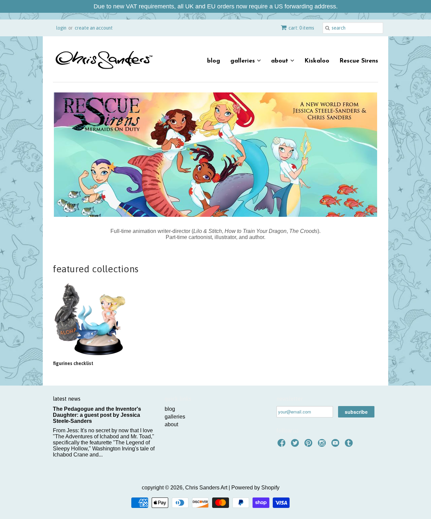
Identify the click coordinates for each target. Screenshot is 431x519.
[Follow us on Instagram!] (323, 445)
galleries (243, 61)
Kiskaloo (316, 61)
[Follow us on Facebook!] (282, 445)
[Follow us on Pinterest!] (309, 445)
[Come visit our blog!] (350, 445)
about (280, 61)
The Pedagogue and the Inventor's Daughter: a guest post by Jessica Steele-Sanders (97, 415)
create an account (94, 28)
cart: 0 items (301, 28)
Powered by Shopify (255, 487)
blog (213, 61)
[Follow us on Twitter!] (296, 445)
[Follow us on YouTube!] (336, 445)
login (61, 28)
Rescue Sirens (358, 61)
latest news (66, 399)
